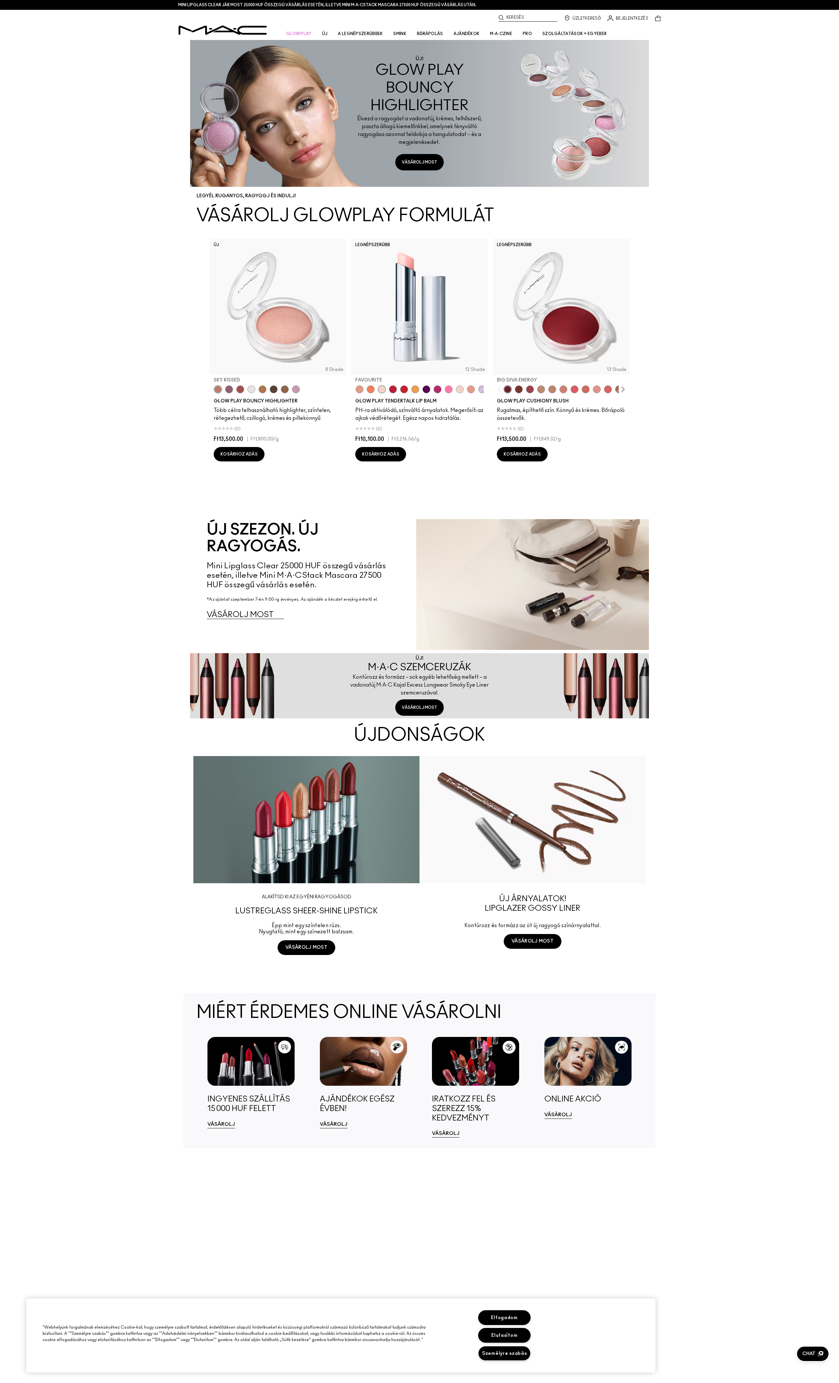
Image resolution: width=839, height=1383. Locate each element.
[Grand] (563, 389)
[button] (812, 1354)
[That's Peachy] (585, 389)
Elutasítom (504, 1335)
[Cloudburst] (262, 389)
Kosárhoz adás (239, 454)
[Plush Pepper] (530, 389)
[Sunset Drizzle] (229, 389)
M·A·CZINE (501, 34)
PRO (527, 34)
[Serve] (404, 389)
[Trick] (426, 389)
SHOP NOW (306, 971)
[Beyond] (437, 389)
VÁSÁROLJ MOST (419, 162)
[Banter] (393, 389)
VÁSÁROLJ (221, 1124)
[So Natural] (552, 389)
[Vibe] (482, 389)
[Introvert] (359, 389)
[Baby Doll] (471, 389)
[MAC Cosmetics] (222, 30)
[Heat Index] (574, 389)
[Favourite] (382, 389)
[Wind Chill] (251, 389)
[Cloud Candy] (240, 389)
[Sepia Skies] (285, 389)
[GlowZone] (273, 389)
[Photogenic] (448, 389)
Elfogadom (504, 1317)
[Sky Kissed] (218, 389)
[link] (251, 1082)
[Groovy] (608, 389)
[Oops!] (415, 389)
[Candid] (370, 389)
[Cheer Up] (597, 389)
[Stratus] (296, 389)
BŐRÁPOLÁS (430, 34)
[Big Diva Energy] (507, 389)
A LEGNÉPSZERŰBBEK (360, 34)
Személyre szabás (504, 1353)
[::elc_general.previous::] (500, 389)
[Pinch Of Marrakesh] (519, 389)
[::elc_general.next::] (622, 389)
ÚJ (325, 34)
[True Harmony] (541, 389)
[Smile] (460, 389)
